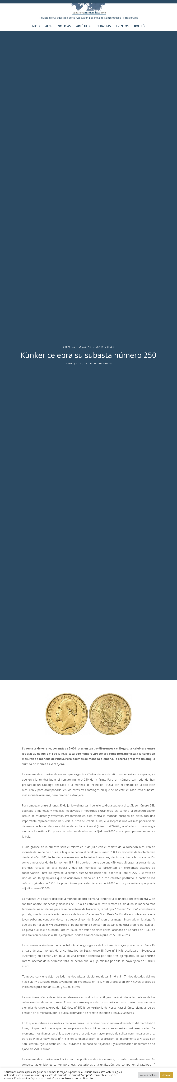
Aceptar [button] (166, 1074)
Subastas (69, 346)
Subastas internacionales (96, 346)
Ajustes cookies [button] (148, 1074)
